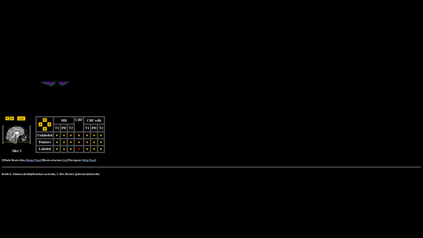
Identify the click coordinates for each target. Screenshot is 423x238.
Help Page (88, 160)
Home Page (33, 160)
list (65, 160)
